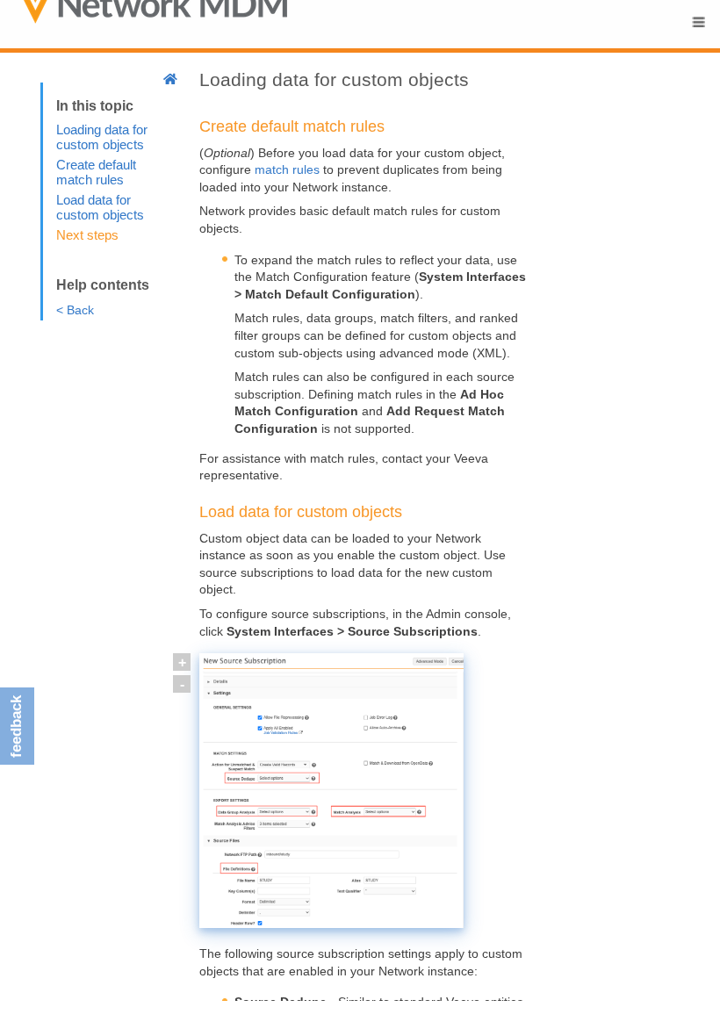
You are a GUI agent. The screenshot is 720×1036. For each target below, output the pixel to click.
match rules (287, 169)
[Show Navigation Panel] (698, 22)
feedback (16, 726)
